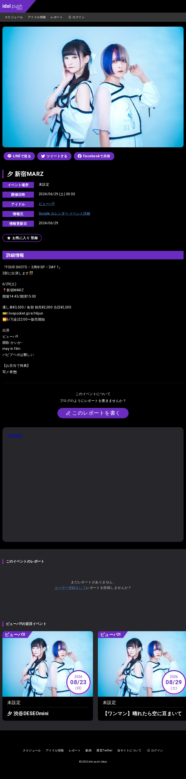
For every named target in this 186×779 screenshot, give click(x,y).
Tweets (15, 435)
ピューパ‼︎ (46, 204)
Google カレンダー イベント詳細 (64, 213)
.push (12, 6)
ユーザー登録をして (70, 588)
